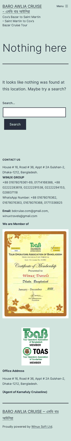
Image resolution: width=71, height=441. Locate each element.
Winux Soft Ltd (41, 426)
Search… (8, 103)
